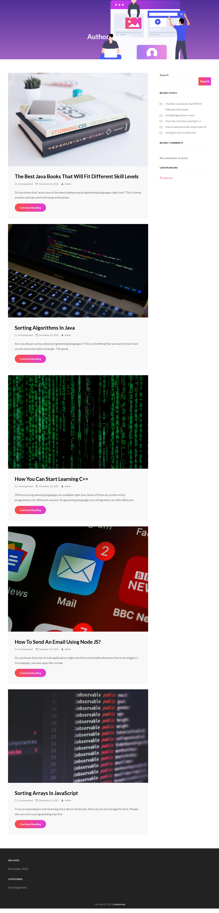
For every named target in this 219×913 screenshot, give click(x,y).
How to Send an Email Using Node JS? (58, 642)
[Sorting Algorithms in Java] (78, 270)
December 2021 (18, 869)
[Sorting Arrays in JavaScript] (78, 736)
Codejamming (118, 904)
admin (68, 183)
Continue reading (33, 209)
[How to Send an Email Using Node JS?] (78, 579)
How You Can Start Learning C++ (51, 479)
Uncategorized (25, 183)
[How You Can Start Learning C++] (78, 422)
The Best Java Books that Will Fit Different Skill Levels (77, 176)
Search (164, 75)
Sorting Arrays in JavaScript (46, 793)
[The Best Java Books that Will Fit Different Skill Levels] (78, 119)
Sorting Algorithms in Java (45, 328)
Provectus (166, 178)
